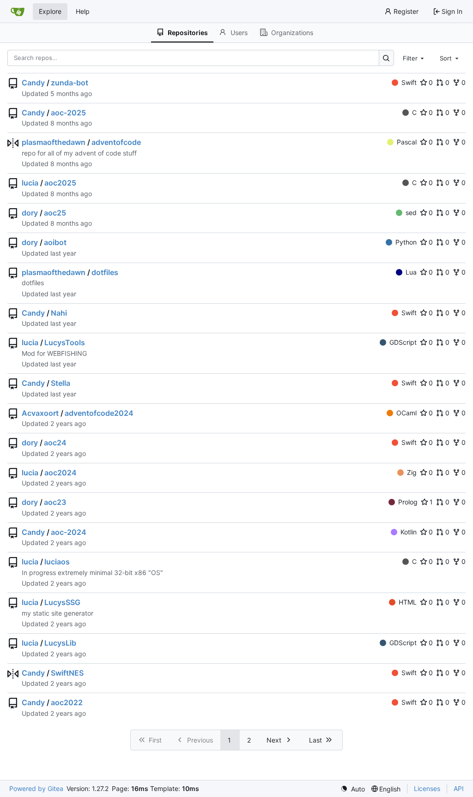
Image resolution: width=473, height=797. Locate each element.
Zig (412, 472)
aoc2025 (60, 182)
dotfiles (104, 272)
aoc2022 (67, 702)
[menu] (352, 789)
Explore (50, 11)
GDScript (403, 342)
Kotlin (408, 532)
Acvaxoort (40, 413)
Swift (409, 82)
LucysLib (60, 642)
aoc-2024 (68, 532)
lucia (30, 182)
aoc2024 (60, 472)
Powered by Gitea (36, 788)
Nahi (59, 313)
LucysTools (64, 342)
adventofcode (116, 142)
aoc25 (55, 212)
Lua (411, 272)
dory (30, 212)
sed (411, 212)
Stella (60, 383)
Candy (33, 82)
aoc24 (55, 442)
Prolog (408, 502)
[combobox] (414, 57)
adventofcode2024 (99, 413)
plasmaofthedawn (53, 142)
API (459, 788)
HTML (408, 602)
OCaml (406, 413)
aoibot (55, 242)
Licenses (427, 788)
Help (83, 11)
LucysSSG (62, 602)
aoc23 (55, 502)
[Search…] (386, 58)
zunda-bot (69, 82)
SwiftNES (67, 672)
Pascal (407, 142)
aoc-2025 (68, 112)
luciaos (57, 561)
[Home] (17, 11)
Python (406, 242)
